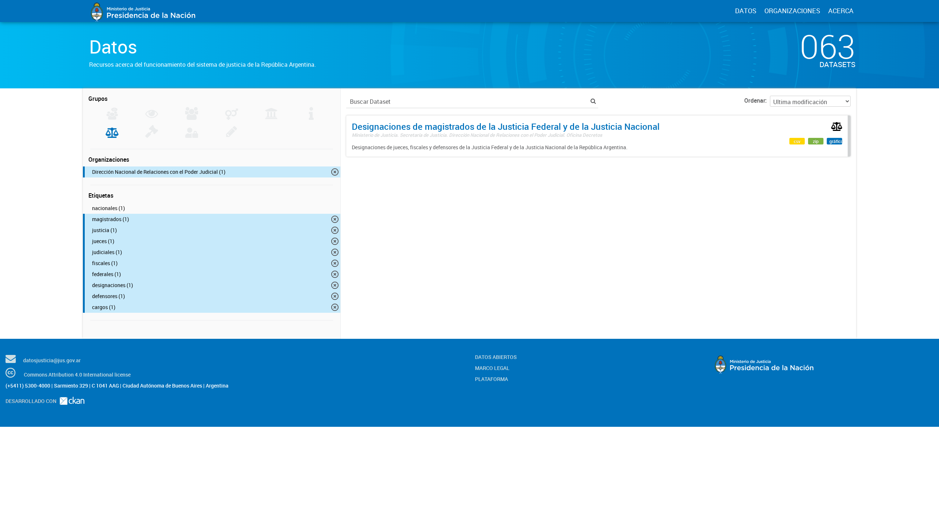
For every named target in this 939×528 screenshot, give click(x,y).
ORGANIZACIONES (792, 10)
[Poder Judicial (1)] (112, 136)
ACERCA (841, 10)
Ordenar (754, 100)
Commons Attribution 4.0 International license (77, 374)
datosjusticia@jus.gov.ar (52, 360)
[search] (593, 101)
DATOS (745, 10)
